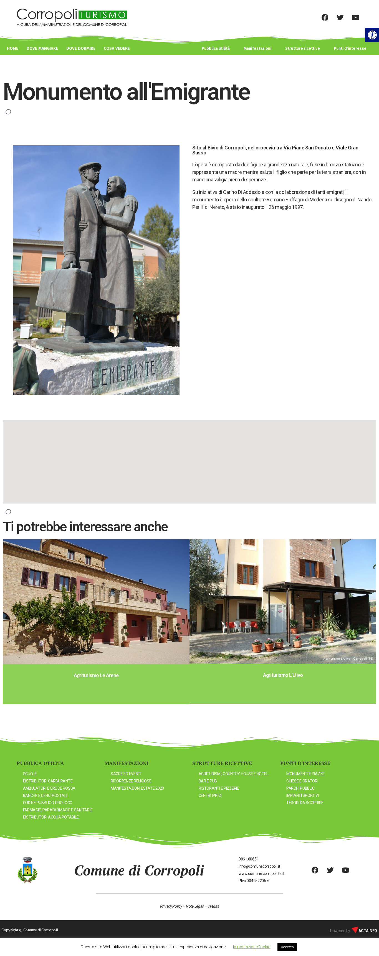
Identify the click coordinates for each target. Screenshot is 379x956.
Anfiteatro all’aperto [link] (96, 675)
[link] (372, 35)
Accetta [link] (287, 947)
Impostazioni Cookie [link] (252, 946)
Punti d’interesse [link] (350, 48)
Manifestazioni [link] (257, 48)
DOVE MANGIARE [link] (42, 48)
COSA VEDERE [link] (117, 48)
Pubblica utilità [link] (216, 48)
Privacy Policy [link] (171, 906)
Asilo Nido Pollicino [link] (282, 675)
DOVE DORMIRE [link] (80, 48)
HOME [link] (12, 48)
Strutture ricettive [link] (302, 48)
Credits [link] (213, 906)
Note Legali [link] (195, 906)
